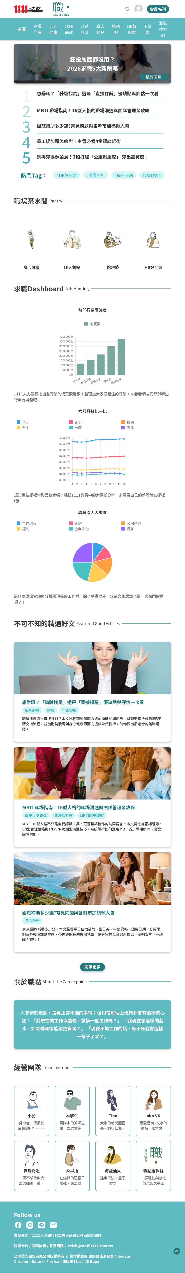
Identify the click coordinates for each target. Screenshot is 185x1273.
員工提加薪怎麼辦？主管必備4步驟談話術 (79, 141)
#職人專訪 (123, 175)
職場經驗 (32, 710)
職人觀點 (100, 29)
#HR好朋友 (66, 175)
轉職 (50, 710)
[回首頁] (41, 9)
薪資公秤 (76, 1235)
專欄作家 (37, 29)
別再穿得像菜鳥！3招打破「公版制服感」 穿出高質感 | (92, 156)
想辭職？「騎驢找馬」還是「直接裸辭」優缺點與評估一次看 (98, 93)
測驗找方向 (163, 29)
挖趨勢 (116, 29)
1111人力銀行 (43, 1235)
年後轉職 (69, 710)
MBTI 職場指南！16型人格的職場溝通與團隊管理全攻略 (93, 110)
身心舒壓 (32, 920)
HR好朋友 (132, 29)
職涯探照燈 (63, 815)
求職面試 (69, 29)
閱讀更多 (92, 966)
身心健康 (53, 29)
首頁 (22, 29)
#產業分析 (95, 175)
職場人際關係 (36, 815)
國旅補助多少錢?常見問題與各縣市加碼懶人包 (83, 125)
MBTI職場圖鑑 (92, 815)
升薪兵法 (85, 29)
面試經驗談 (92, 1235)
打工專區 (62, 1235)
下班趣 (147, 29)
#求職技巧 (152, 175)
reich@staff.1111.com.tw (90, 1245)
